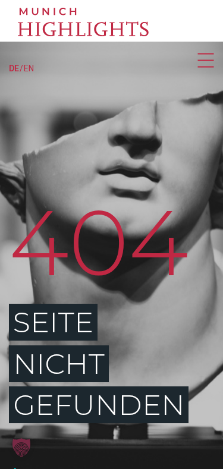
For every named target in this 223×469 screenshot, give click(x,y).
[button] (21, 447)
